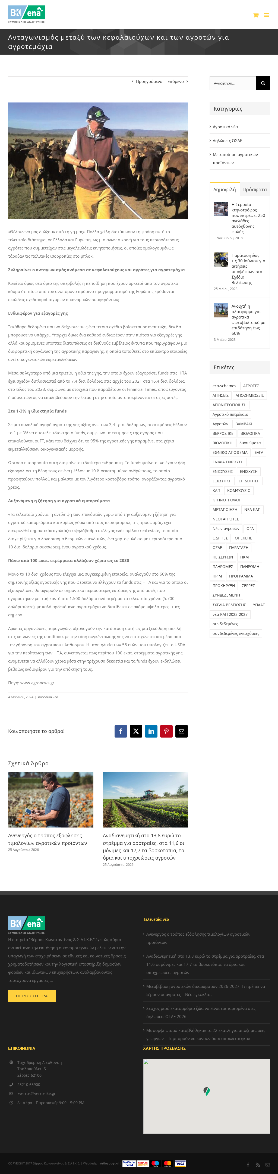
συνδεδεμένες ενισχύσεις (236, 633)
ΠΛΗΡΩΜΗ (249, 566)
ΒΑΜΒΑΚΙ (243, 423)
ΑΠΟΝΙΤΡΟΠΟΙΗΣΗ (230, 404)
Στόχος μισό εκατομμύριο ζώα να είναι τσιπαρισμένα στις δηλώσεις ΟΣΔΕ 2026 (200, 1012)
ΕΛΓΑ (259, 452)
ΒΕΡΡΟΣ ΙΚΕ (223, 433)
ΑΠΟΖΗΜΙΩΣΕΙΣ (250, 395)
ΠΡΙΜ (217, 576)
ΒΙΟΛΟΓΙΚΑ (250, 433)
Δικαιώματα (250, 443)
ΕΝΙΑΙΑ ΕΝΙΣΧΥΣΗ (228, 462)
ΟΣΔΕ (217, 547)
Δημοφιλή (224, 189)
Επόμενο (176, 81)
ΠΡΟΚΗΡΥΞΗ (224, 585)
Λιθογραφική (109, 1163)
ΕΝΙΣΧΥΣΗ (249, 471)
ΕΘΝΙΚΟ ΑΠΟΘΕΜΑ (230, 452)
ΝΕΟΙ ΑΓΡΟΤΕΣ (226, 519)
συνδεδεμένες (225, 624)
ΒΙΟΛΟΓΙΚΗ (222, 443)
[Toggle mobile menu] (267, 15)
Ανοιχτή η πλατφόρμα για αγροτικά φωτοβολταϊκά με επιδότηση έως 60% (248, 319)
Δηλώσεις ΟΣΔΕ (227, 140)
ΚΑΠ (216, 490)
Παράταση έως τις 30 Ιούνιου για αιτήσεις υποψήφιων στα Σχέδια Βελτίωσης (248, 268)
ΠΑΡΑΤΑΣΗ (238, 547)
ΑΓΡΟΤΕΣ (251, 385)
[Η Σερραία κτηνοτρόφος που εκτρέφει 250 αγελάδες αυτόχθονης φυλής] (221, 205)
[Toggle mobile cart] (256, 15)
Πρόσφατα (254, 189)
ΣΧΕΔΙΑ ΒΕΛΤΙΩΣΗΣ (229, 604)
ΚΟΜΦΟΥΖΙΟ (239, 490)
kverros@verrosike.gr (36, 1093)
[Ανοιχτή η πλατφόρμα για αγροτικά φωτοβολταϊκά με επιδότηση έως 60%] (221, 307)
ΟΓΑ (250, 528)
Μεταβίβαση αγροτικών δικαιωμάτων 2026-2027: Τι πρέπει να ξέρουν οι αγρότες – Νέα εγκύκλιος (205, 990)
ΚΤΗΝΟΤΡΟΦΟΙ (226, 500)
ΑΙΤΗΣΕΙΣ (221, 395)
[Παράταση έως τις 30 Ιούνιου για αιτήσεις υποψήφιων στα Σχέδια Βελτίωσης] (221, 256)
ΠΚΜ (244, 557)
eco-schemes (224, 385)
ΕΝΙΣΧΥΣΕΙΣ (223, 471)
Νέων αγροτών (226, 528)
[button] (12, 820)
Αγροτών (220, 423)
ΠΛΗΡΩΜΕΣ (223, 566)
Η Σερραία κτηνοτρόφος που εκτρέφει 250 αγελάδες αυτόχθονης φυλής (248, 218)
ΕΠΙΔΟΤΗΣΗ (249, 481)
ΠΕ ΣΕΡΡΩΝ (223, 557)
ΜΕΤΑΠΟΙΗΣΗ (225, 509)
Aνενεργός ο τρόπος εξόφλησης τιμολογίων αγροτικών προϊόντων (198, 938)
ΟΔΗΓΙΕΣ (220, 538)
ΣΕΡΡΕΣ (248, 585)
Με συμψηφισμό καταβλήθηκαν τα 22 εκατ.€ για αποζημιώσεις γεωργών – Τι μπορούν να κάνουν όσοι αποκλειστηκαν (205, 1034)
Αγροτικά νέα (48, 697)
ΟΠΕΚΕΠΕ (243, 538)
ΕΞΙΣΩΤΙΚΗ (222, 481)
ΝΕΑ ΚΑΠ (252, 509)
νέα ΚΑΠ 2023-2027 (230, 614)
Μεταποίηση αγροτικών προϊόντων (235, 158)
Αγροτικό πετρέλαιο (230, 414)
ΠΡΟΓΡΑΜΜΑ (241, 576)
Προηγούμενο (149, 81)
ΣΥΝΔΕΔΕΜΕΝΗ (226, 595)
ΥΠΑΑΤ (259, 604)
